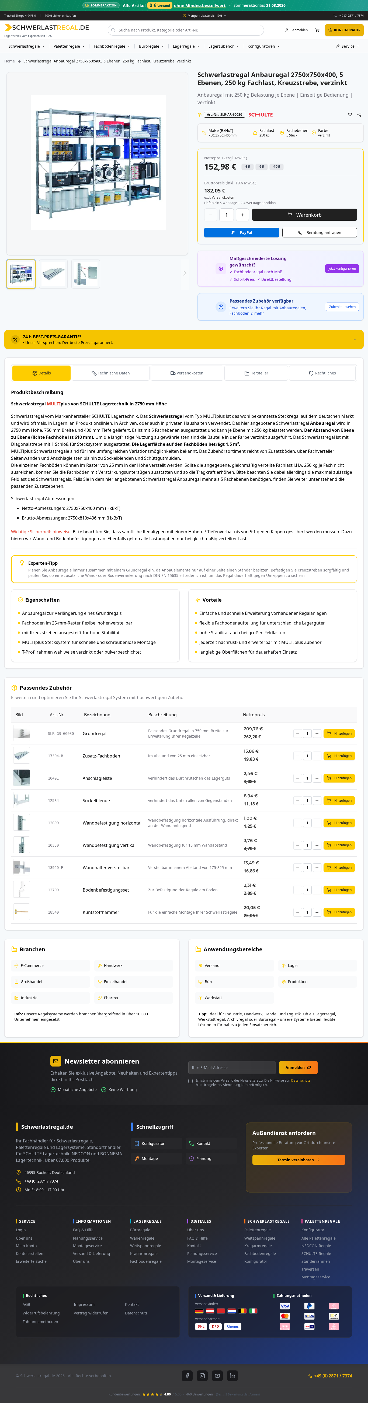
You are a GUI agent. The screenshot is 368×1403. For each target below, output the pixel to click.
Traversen (310, 1269)
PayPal (246, 232)
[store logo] (46, 27)
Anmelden (295, 1067)
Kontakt (194, 1245)
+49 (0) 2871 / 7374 (351, 15)
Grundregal (94, 733)
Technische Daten (114, 373)
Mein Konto (26, 1245)
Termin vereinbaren (295, 1159)
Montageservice (87, 1245)
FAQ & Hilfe (83, 1229)
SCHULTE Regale (316, 1253)
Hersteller (259, 373)
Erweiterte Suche (31, 1261)
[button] (21, 274)
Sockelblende (96, 801)
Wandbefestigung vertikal (109, 845)
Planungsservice (88, 1238)
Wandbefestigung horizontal (112, 823)
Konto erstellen (29, 1253)
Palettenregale (257, 1229)
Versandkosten (190, 373)
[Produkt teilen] (359, 114)
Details (45, 373)
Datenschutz (300, 1080)
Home (9, 61)
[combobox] (186, 29)
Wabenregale (142, 1238)
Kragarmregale (144, 1253)
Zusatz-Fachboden (101, 756)
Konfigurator (255, 1261)
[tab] (184, 339)
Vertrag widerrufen (91, 1313)
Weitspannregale (145, 1245)
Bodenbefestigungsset (106, 890)
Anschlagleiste (97, 778)
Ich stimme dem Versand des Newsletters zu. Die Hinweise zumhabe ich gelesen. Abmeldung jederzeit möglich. (253, 1082)
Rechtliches (325, 373)
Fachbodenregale (146, 1261)
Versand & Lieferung (91, 1253)
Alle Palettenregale (318, 1238)
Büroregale (140, 1229)
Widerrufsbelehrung (41, 1313)
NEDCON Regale (316, 1245)
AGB (26, 1304)
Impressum (84, 1304)
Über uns (24, 1238)
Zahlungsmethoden (40, 1321)
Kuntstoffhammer (101, 912)
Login (21, 1229)
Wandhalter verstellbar (106, 868)
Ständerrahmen (315, 1261)
